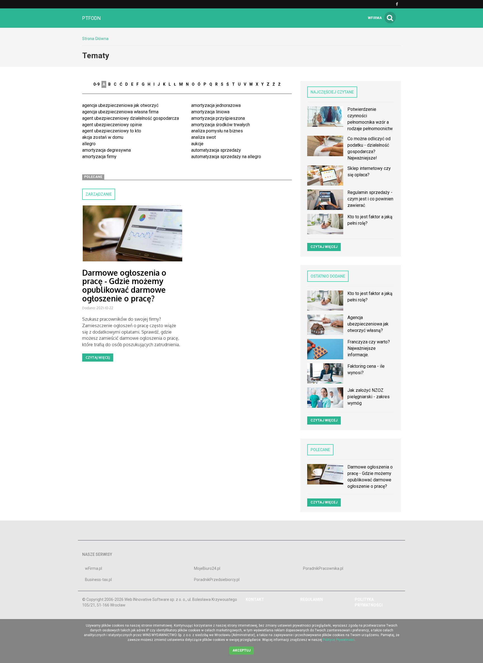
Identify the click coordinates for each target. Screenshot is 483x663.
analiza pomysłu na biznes (217, 130)
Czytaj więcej (98, 357)
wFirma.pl (93, 568)
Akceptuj (241, 650)
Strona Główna (95, 38)
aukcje (197, 143)
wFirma (375, 18)
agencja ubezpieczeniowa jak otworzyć (120, 105)
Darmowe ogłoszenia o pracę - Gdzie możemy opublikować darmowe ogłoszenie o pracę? (124, 285)
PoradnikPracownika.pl (323, 568)
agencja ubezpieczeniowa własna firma (120, 111)
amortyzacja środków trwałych (220, 124)
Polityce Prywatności (339, 640)
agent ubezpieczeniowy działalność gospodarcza (130, 118)
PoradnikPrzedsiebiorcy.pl (217, 579)
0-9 (96, 84)
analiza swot (203, 137)
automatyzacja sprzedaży (216, 150)
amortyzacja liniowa (210, 111)
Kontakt (255, 599)
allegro (89, 143)
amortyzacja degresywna (106, 150)
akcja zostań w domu (102, 137)
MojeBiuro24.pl (207, 568)
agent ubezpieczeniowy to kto (111, 130)
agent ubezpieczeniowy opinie (112, 124)
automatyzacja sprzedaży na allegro (226, 156)
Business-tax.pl (98, 579)
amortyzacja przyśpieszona (218, 118)
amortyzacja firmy (99, 156)
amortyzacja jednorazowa (216, 105)
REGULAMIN (311, 599)
